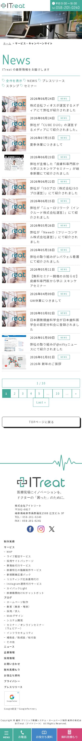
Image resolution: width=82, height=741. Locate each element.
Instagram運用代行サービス (24, 583)
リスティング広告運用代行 (23, 579)
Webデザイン (15, 615)
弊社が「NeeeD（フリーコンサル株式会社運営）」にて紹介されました (54, 237)
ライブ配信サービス (19, 556)
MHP (10, 551)
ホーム (7, 43)
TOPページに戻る (41, 422)
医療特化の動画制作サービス (24, 570)
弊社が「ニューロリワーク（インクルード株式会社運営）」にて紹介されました (54, 212)
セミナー (30, 86)
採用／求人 (13, 611)
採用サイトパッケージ (20, 560)
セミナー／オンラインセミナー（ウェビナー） (24, 626)
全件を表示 (14, 81)
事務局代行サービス (19, 565)
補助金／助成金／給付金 (21, 637)
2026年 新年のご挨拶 (46, 364)
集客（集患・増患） (19, 606)
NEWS (32, 81)
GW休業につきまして (46, 300)
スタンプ (12, 86)
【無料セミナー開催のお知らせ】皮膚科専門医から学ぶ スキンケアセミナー (54, 281)
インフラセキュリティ (20, 632)
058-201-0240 (32, 517)
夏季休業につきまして (46, 144)
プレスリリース (53, 81)
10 (58, 393)
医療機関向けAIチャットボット (25, 592)
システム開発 (15, 620)
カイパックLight (17, 588)
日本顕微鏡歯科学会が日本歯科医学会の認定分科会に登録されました (54, 324)
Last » (41, 402)
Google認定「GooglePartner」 (21, 708)
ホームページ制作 (17, 602)
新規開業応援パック (19, 574)
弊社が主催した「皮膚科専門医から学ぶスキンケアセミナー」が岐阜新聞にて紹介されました (54, 168)
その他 (11, 642)
